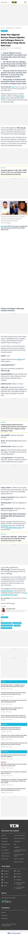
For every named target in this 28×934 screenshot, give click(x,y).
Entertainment (9, 28)
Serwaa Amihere (7, 591)
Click (13, 87)
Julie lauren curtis (6, 627)
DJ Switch (4, 526)
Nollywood (4, 617)
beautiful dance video (13, 527)
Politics (2, 688)
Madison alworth (6, 622)
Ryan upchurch (17, 622)
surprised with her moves (14, 594)
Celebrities (18, 28)
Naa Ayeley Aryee (17, 48)
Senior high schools (6, 625)
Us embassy (17, 625)
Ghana (19, 359)
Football (3, 696)
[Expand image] (26, 201)
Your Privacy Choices (16, 933)
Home (2, 28)
